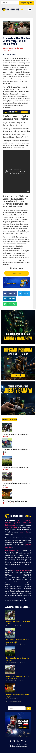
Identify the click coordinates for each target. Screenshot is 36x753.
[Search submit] (28, 708)
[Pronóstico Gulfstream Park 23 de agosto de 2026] (7, 443)
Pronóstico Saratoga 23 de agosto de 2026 (16, 434)
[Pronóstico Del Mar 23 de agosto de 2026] (7, 461)
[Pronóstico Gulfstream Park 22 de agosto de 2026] (7, 476)
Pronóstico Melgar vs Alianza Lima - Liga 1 (16, 501)
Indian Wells (7, 48)
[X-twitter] (18, 740)
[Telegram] (14, 740)
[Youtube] (21, 740)
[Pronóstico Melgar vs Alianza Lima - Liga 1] (7, 494)
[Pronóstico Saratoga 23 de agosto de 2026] (7, 427)
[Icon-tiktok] (25, 740)
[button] (29, 9)
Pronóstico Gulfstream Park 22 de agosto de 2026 (16, 484)
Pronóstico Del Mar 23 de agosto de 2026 (16, 468)
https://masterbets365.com (21, 570)
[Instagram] (10, 740)
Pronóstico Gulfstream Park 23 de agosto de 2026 (16, 451)
